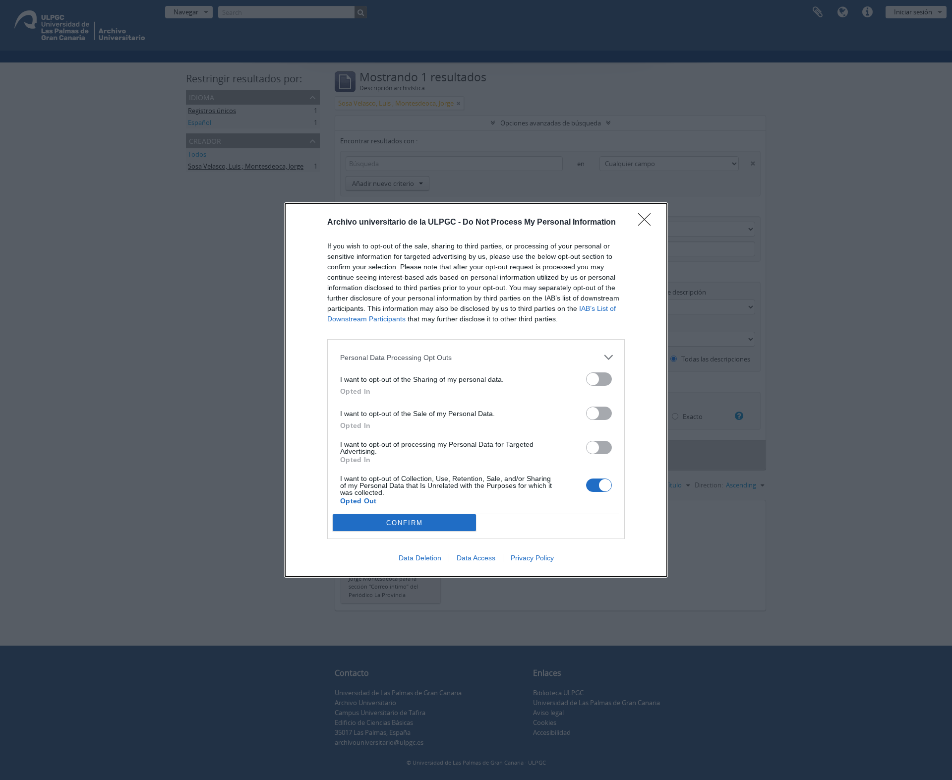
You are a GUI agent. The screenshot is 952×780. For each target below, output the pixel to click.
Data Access (476, 558)
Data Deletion (420, 558)
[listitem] (476, 357)
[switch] (599, 379)
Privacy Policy (532, 558)
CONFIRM (404, 523)
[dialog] (476, 390)
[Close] (647, 222)
